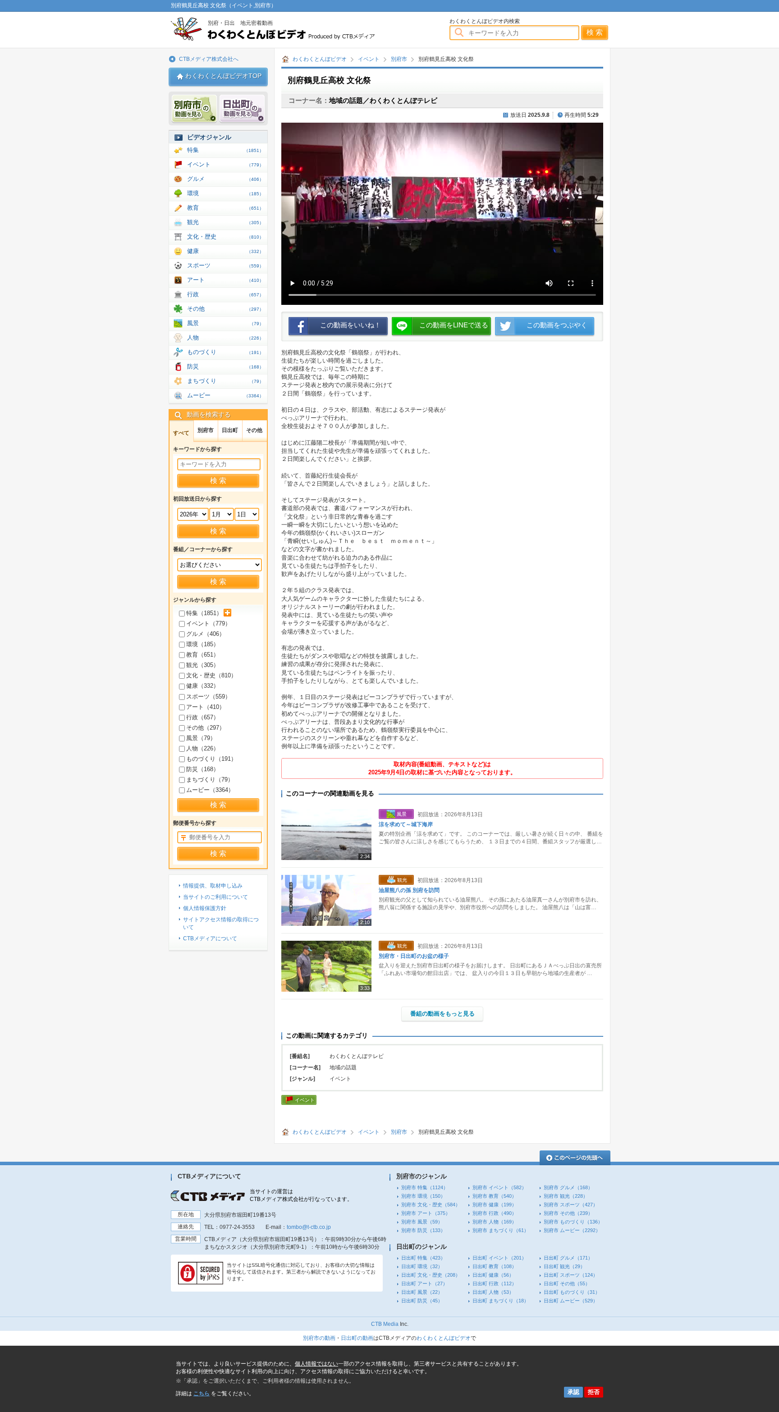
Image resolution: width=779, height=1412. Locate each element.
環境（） (202, 644)
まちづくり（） (210, 779)
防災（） (202, 769)
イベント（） (208, 623)
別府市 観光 (566, 1196)
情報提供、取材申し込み (213, 886)
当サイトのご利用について (215, 897)
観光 (225, 222)
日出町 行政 (494, 1283)
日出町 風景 (422, 1292)
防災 (225, 366)
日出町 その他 (567, 1283)
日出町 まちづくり (500, 1300)
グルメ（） (205, 633)
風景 (225, 323)
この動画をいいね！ (350, 325)
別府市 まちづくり (500, 1230)
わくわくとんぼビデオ (289, 29)
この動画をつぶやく (557, 325)
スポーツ (225, 265)
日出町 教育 (494, 1266)
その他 (225, 308)
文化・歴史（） (211, 675)
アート (225, 279)
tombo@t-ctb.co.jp (309, 1227)
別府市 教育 (494, 1196)
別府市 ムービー (572, 1230)
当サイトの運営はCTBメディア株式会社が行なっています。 (301, 1195)
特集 (225, 150)
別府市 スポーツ (571, 1204)
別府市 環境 (423, 1196)
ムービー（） (210, 789)
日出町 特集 (423, 1257)
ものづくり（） (211, 758)
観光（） (202, 665)
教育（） (202, 654)
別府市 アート (425, 1213)
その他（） (205, 727)
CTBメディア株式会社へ (208, 59)
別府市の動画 (319, 1338)
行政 (225, 294)
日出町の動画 (357, 1338)
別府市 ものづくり (573, 1221)
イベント (369, 59)
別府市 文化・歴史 (430, 1204)
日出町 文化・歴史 (430, 1275)
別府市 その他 (568, 1213)
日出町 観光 (564, 1266)
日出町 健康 (493, 1275)
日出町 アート (424, 1283)
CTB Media (385, 1324)
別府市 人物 (494, 1221)
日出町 (230, 430)
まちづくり (225, 380)
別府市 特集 (424, 1187)
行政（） (202, 717)
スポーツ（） (208, 696)
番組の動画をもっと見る (442, 1013)
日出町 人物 (493, 1292)
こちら (201, 1393)
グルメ (225, 178)
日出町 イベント (499, 1257)
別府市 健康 (494, 1204)
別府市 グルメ (568, 1187)
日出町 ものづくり (572, 1292)
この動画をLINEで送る (453, 325)
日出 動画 (242, 109)
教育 (225, 207)
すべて (181, 433)
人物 (225, 337)
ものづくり (225, 352)
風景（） (201, 738)
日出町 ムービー (571, 1300)
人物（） (202, 748)
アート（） (205, 707)
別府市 (399, 59)
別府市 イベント (499, 1187)
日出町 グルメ (568, 1257)
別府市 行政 (494, 1213)
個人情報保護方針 (204, 908)
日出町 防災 (422, 1300)
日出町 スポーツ (571, 1275)
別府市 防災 (423, 1230)
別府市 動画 (194, 109)
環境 (225, 193)
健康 (225, 251)
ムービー (225, 395)
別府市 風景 (422, 1221)
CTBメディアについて (210, 938)
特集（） (204, 613)
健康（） (202, 685)
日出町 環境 (422, 1266)
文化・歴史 (225, 236)
